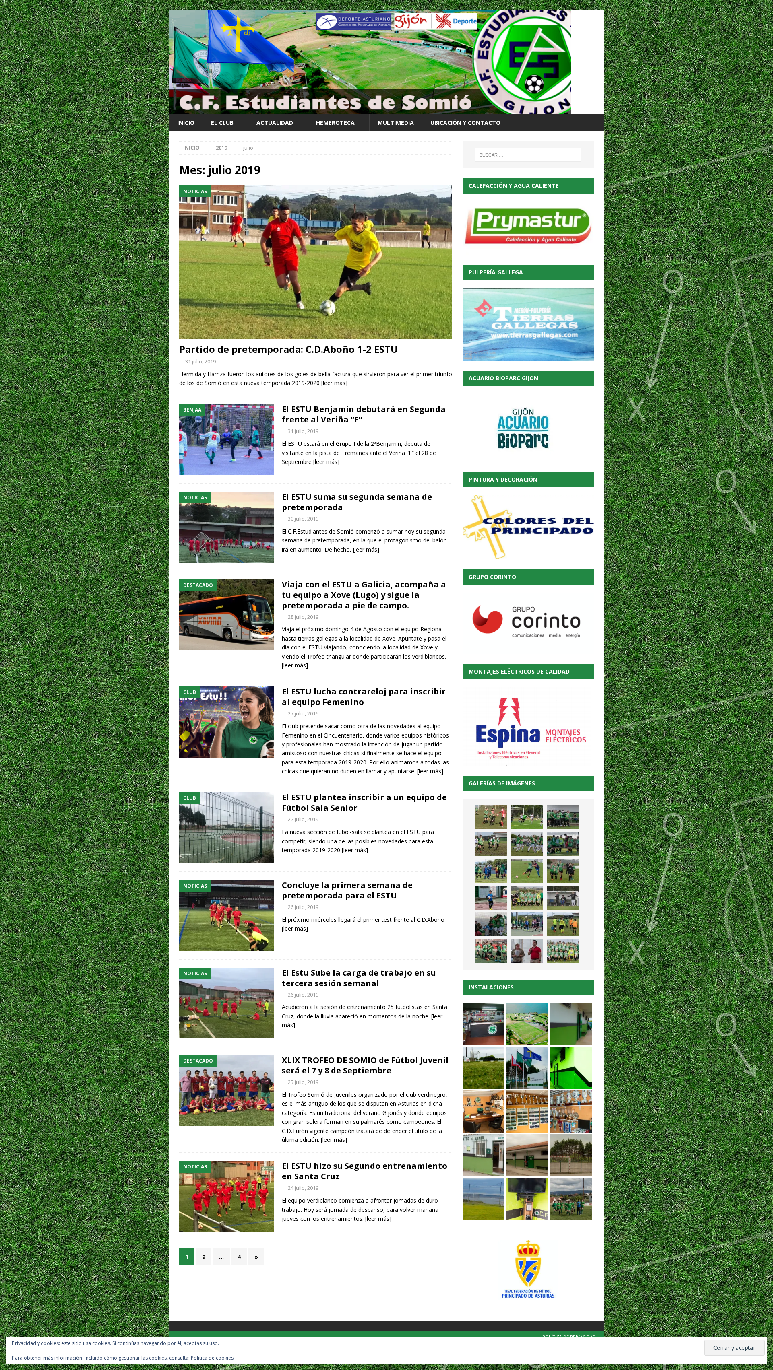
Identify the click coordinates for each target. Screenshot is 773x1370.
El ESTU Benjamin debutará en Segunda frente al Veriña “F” (364, 414)
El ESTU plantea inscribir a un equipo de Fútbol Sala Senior (364, 802)
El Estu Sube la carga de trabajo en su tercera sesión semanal (359, 978)
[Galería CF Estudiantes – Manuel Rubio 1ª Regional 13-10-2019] (563, 898)
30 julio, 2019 (303, 518)
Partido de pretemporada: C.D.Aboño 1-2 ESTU (288, 349)
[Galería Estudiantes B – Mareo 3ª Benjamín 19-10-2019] (491, 898)
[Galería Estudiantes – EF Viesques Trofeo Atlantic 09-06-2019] (563, 951)
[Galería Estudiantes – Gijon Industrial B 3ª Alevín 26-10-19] (491, 871)
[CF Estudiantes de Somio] (370, 109)
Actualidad (274, 122)
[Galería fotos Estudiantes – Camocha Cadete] (491, 817)
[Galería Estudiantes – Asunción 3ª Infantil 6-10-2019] (527, 898)
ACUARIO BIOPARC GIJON (503, 378)
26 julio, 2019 (303, 907)
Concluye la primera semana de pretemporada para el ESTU (347, 890)
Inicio (185, 122)
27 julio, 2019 (303, 713)
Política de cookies (212, 1357)
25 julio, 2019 (303, 1082)
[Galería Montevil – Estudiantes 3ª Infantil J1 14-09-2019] (491, 951)
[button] (484, 1024)
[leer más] (334, 383)
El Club (222, 122)
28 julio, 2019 (303, 616)
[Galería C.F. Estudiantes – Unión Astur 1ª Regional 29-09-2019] (491, 924)
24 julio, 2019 (303, 1187)
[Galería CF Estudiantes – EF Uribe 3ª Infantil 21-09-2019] (563, 924)
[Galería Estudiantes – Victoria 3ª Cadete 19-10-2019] (527, 871)
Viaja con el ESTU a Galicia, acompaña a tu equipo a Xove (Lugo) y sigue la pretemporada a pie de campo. (364, 595)
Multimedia (396, 122)
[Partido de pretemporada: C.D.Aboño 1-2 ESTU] (315, 262)
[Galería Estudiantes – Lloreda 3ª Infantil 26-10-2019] (563, 844)
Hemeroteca (335, 122)
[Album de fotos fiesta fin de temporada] (527, 951)
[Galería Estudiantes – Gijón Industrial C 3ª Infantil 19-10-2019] (563, 871)
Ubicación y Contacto (465, 122)
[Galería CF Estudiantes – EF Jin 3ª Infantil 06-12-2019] (491, 844)
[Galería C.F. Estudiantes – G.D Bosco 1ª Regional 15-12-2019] (563, 817)
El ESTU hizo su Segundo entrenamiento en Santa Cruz (364, 1171)
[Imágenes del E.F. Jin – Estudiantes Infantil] (527, 817)
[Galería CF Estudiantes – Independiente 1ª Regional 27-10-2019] (527, 844)
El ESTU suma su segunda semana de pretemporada (357, 502)
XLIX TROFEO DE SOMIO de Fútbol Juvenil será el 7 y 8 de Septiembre (365, 1065)
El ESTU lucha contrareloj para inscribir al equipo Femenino (364, 696)
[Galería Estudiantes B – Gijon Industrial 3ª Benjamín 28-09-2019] (527, 924)
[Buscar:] (528, 155)
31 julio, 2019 (200, 361)
